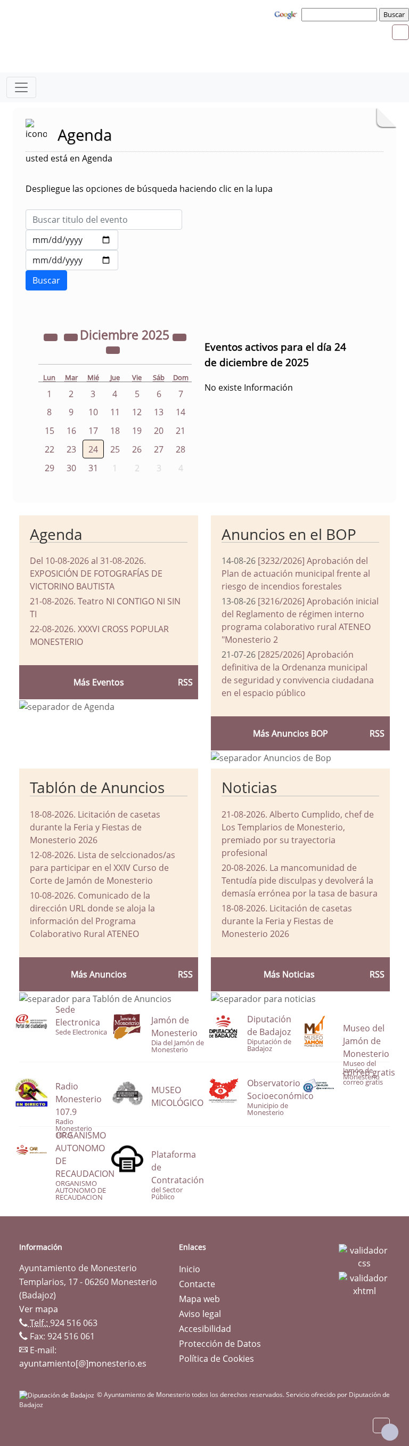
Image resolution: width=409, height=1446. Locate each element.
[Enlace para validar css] (364, 1256)
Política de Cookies (216, 1358)
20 (158, 431)
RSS (185, 974)
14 (180, 412)
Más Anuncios (99, 974)
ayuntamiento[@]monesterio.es (82, 1363)
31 (93, 468)
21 (180, 431)
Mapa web (199, 1299)
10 (93, 412)
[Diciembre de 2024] (52, 336)
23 (71, 449)
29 (49, 468)
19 (137, 431)
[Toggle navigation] (21, 87)
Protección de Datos (220, 1344)
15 (49, 431)
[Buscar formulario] (46, 280)
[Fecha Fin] (72, 260)
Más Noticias (289, 974)
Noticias (249, 787)
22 (49, 449)
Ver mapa (38, 1309)
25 (115, 449)
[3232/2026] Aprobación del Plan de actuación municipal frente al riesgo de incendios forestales (296, 573)
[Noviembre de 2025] (72, 336)
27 (158, 449)
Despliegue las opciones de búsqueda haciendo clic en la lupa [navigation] (149, 189)
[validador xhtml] (364, 1283)
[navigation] (341, 14)
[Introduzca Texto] (104, 219)
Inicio (189, 1269)
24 (93, 449)
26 (137, 449)
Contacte (197, 1284)
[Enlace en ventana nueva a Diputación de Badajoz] (58, 1394)
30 (71, 468)
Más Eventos (98, 682)
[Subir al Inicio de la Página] (389, 1432)
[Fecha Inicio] (72, 240)
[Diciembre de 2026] (179, 336)
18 (115, 431)
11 (115, 412)
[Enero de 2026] (113, 349)
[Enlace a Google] (287, 14)
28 (180, 449)
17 (93, 431)
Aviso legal (200, 1314)
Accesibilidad (205, 1329)
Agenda (56, 534)
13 (158, 412)
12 (137, 412)
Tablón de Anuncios (97, 787)
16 (71, 431)
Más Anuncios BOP (290, 733)
